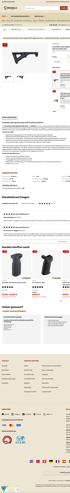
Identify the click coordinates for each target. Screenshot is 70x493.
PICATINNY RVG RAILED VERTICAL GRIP (14, 282)
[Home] (4, 29)
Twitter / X (49, 414)
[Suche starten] (64, 8)
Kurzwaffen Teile (18, 20)
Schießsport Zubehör (51, 20)
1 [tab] (61, 301)
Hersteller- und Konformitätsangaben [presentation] (14, 311)
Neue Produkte (6, 374)
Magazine (35, 20)
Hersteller (38, 16)
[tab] (14, 311)
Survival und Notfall (47, 379)
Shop (4, 16)
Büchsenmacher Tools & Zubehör (51, 366)
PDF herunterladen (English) (56, 325)
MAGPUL (55, 44)
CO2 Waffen (45, 383)
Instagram (17, 414)
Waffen (3, 20)
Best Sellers (5, 370)
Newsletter (5, 383)
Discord (7, 414)
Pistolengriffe (35, 298)
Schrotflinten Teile (27, 20)
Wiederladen (41, 20)
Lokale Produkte (46, 392)
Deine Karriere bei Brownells (50, 387)
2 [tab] (63, 301)
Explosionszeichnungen (20, 16)
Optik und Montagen (47, 370)
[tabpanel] (16, 274)
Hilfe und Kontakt (9, 1)
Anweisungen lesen (53, 320)
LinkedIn (38, 414)
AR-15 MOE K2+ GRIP (38, 282)
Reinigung (45, 374)
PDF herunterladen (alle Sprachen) (57, 322)
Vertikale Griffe (5, 298)
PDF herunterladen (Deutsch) (56, 324)
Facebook (28, 414)
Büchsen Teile (9, 20)
